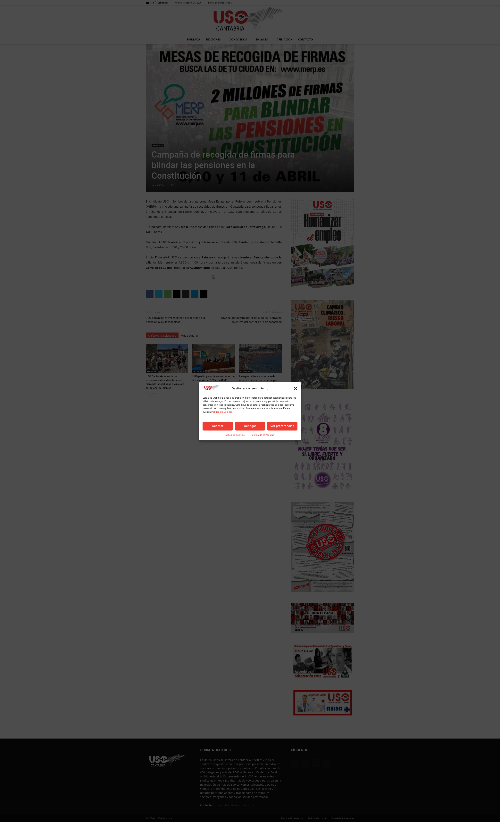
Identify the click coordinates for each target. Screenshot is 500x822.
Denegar (250, 426)
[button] (295, 388)
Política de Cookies (221, 411)
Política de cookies (234, 434)
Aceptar (217, 426)
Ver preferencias (282, 426)
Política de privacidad (262, 434)
